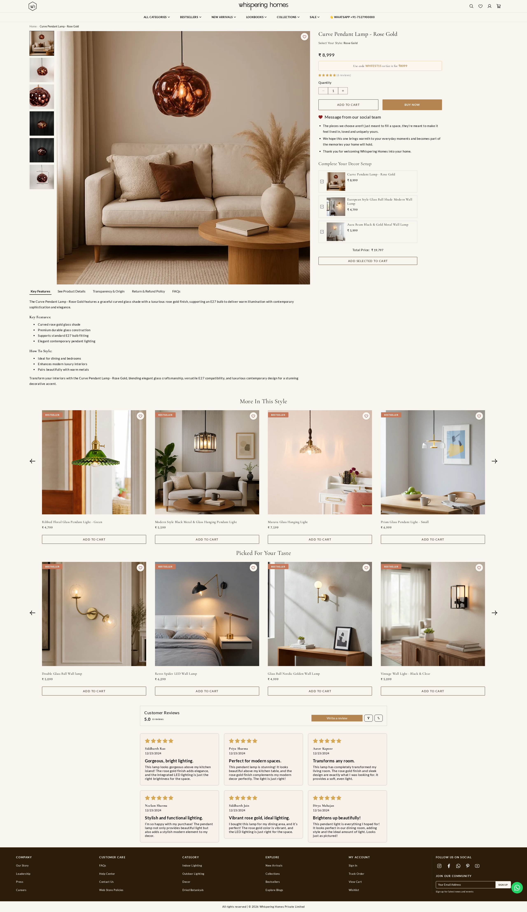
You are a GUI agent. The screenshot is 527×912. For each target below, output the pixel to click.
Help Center (107, 873)
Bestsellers (273, 881)
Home (33, 26)
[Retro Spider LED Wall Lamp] (207, 614)
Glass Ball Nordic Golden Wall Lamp (294, 674)
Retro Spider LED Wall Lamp (176, 674)
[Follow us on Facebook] (449, 866)
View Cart (355, 881)
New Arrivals (274, 865)
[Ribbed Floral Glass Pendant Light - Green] (94, 462)
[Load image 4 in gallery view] (41, 123)
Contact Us (106, 881)
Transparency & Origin (109, 291)
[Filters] (368, 718)
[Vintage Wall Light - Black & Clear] (433, 614)
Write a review (337, 718)
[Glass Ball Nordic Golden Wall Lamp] (320, 614)
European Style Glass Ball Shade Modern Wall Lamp (379, 201)
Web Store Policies (111, 890)
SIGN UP (503, 884)
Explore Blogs (274, 890)
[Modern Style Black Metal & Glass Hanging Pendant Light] (207, 462)
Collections (273, 873)
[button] (517, 887)
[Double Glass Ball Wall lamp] (94, 614)
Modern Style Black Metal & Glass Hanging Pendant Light (196, 522)
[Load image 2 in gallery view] (41, 70)
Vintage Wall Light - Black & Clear (405, 674)
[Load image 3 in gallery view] (41, 96)
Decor (186, 881)
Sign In (353, 865)
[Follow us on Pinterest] (468, 866)
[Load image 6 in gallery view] (41, 177)
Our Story (22, 865)
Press (19, 881)
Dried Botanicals (193, 890)
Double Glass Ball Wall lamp (62, 674)
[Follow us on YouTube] (477, 866)
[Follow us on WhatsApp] (458, 866)
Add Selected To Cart (368, 261)
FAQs (176, 291)
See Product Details (71, 291)
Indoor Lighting (192, 865)
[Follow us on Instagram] (439, 866)
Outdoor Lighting (193, 873)
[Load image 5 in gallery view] (41, 150)
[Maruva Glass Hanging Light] (320, 462)
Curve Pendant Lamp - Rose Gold (371, 174)
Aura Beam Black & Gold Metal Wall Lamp (377, 224)
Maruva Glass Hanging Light (288, 522)
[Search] (471, 6)
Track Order (356, 873)
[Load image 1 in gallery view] (41, 43)
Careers (21, 890)
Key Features (40, 291)
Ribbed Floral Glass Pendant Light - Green (72, 522)
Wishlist (354, 890)
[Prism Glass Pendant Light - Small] (433, 462)
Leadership (23, 873)
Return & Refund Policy (148, 291)
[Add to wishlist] (304, 36)
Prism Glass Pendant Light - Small (405, 522)
